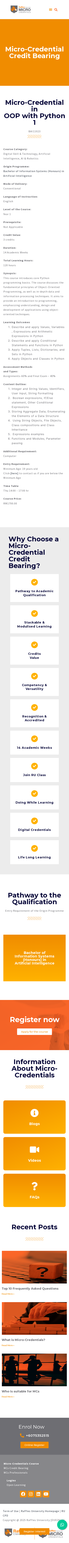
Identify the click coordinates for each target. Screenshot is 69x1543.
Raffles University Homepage (40, 1511)
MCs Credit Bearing (16, 1468)
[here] (14, 473)
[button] (50, 9)
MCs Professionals (16, 1472)
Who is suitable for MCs (20, 1391)
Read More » (8, 1294)
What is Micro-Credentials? (23, 1340)
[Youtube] (46, 1494)
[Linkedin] (38, 1494)
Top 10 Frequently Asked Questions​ (30, 1288)
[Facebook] (23, 1494)
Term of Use (11, 1511)
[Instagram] (30, 1494)
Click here (34, 1161)
